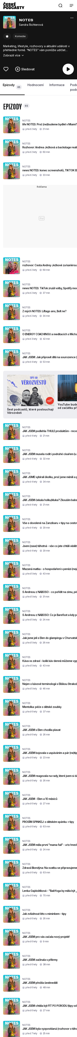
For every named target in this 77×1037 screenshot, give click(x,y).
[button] (60, 5)
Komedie (20, 36)
